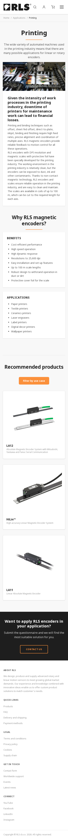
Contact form (10, 770)
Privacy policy (10, 744)
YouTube (8, 802)
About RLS (9, 670)
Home (6, 17)
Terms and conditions (14, 738)
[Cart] (53, 7)
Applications (19, 17)
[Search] (35, 7)
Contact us (34, 649)
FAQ (5, 712)
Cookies (7, 749)
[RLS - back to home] (17, 7)
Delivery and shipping (15, 717)
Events (7, 781)
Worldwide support (13, 776)
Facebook (8, 808)
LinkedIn (8, 814)
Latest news (9, 787)
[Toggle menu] (62, 7)
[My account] (44, 7)
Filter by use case (34, 380)
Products (8, 706)
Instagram (8, 819)
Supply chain (10, 755)
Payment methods (13, 723)
